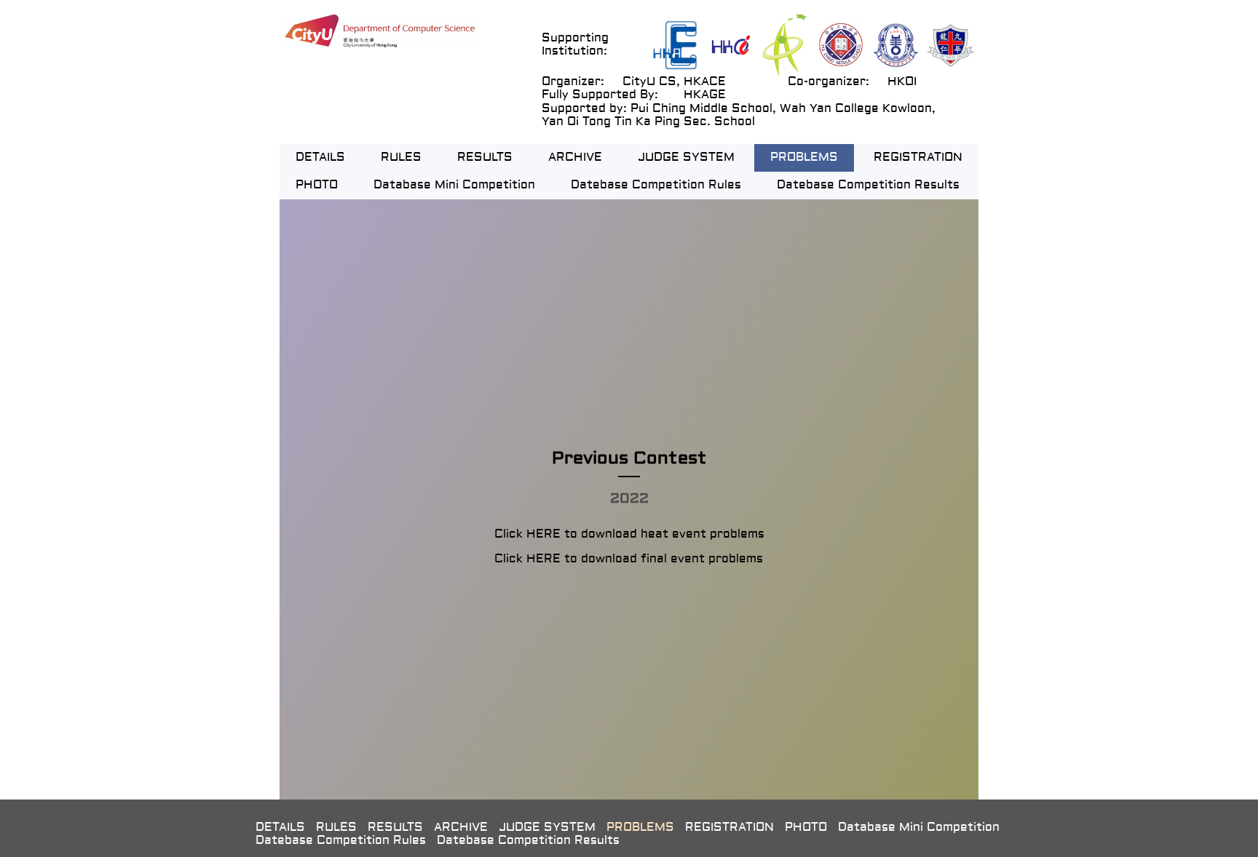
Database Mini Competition (454, 186)
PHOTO (317, 186)
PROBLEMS (804, 158)
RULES (401, 158)
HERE (543, 535)
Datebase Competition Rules (656, 186)
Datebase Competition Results (868, 186)
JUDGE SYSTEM (686, 158)
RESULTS (485, 158)
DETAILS (320, 158)
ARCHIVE (575, 158)
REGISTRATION (918, 158)
